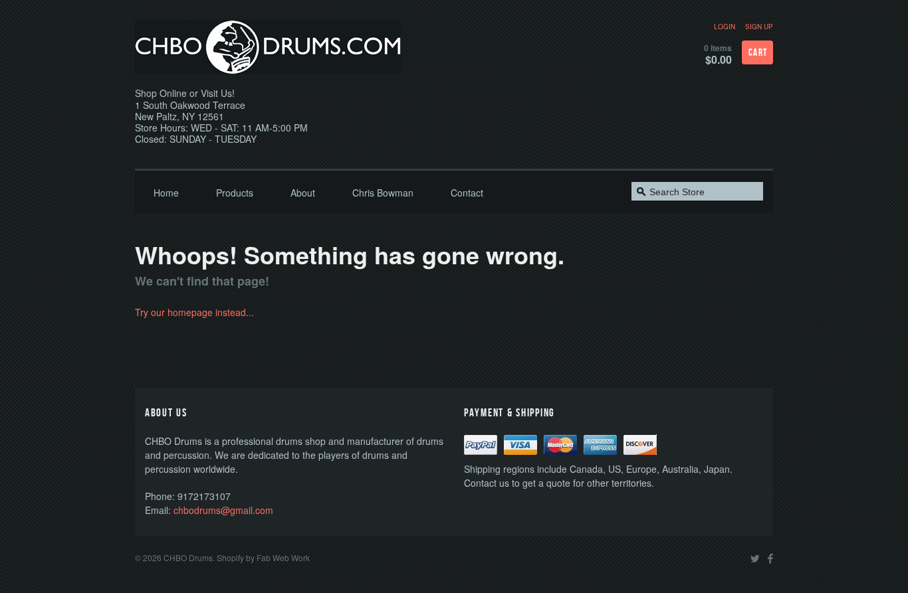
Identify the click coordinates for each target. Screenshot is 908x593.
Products (234, 192)
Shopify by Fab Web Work (263, 557)
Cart (758, 52)
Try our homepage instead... (194, 312)
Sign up (759, 26)
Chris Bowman (382, 192)
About (302, 192)
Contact (467, 192)
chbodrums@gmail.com (223, 510)
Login (724, 26)
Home (166, 192)
